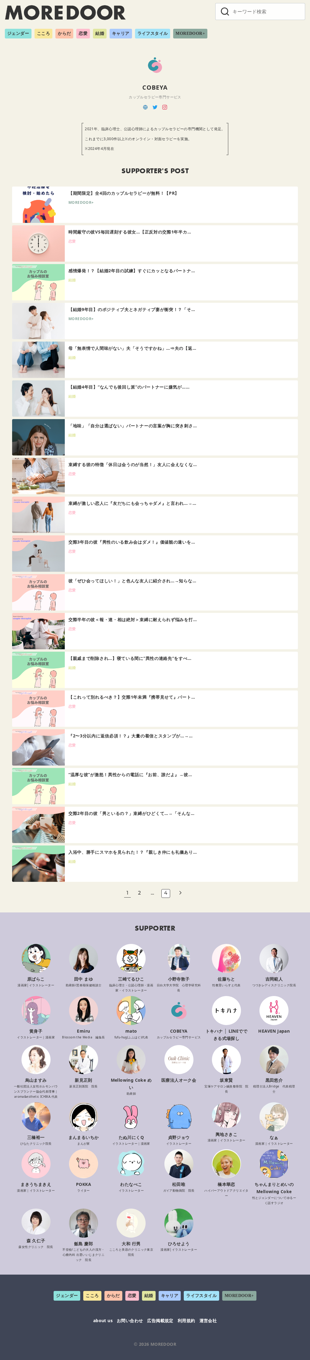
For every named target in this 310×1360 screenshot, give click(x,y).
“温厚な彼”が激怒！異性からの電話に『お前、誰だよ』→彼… (130, 774)
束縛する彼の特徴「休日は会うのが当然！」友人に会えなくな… (132, 464)
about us (103, 1320)
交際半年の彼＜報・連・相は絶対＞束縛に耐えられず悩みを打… (132, 619)
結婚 (99, 33)
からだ (64, 33)
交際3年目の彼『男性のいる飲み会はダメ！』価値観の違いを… (131, 542)
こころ (43, 33)
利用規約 (186, 1320)
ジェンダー (18, 33)
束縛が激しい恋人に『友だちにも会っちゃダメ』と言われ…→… (132, 503)
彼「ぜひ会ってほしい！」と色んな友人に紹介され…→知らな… (132, 581)
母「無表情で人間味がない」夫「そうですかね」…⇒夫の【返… (132, 348)
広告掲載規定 (160, 1320)
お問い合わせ (130, 1320)
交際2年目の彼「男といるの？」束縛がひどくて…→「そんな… (131, 813)
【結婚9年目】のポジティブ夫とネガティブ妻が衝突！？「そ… (131, 309)
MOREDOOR (163, 1344)
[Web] (145, 106)
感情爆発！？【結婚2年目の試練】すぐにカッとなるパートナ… (131, 270)
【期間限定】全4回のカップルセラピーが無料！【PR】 (123, 193)
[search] (225, 11)
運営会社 (208, 1320)
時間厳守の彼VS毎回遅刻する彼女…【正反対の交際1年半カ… (129, 232)
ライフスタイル (152, 33)
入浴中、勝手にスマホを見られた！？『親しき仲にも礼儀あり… (132, 852)
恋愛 (83, 33)
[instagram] (165, 106)
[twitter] (155, 106)
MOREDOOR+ (190, 33)
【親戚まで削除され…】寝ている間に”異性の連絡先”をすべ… (129, 658)
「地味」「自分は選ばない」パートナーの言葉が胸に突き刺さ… (132, 426)
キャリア (121, 33)
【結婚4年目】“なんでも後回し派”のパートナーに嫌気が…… (129, 387)
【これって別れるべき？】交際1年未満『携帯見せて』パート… (131, 697)
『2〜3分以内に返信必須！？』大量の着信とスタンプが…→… (130, 736)
